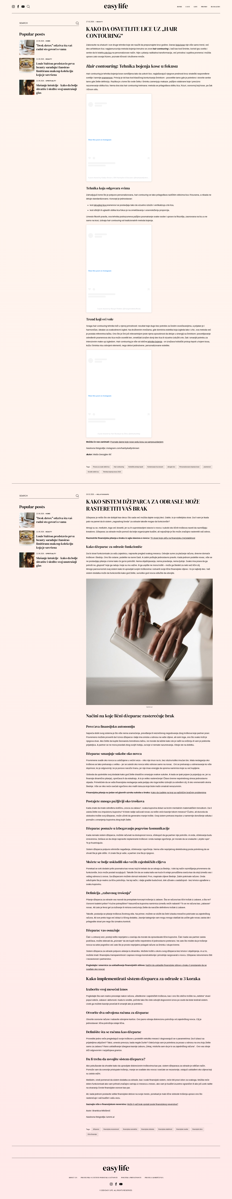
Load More (116, 1152)
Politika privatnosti (131, 1178)
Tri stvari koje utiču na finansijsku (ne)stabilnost (172, 538)
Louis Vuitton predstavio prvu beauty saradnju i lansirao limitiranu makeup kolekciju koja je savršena (55, 69)
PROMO (204, 7)
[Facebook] (18, 6)
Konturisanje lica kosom (155, 467)
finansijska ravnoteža (130, 1129)
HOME (48, 41)
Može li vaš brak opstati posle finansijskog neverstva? (152, 1104)
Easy (188, 7)
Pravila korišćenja (154, 1178)
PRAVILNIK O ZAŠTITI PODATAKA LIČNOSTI (99, 1178)
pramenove (107, 77)
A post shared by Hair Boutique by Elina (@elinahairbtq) (119, 434)
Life (196, 7)
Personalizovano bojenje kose (189, 467)
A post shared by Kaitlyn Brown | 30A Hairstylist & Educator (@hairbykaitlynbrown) (119, 178)
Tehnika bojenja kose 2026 (112, 472)
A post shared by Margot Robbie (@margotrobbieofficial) (119, 309)
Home (179, 7)
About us (73, 1178)
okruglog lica (100, 205)
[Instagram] (13, 6)
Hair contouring (119, 467)
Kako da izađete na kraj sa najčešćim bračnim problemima (178, 792)
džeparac (96, 1129)
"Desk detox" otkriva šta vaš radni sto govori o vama (54, 47)
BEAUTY (49, 59)
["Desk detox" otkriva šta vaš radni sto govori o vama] (26, 47)
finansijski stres (197, 1129)
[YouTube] (23, 6)
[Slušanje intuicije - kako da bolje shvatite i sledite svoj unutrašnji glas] (26, 87)
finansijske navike (182, 1129)
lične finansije (92, 1134)
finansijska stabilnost (165, 1129)
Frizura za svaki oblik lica (101, 467)
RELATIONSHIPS (103, 494)
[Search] (28, 6)
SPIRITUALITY (51, 81)
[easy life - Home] (116, 6)
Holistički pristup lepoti (135, 467)
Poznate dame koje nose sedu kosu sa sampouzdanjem (136, 442)
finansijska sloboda (147, 1129)
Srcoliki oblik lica (93, 472)
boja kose (180, 45)
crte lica (108, 52)
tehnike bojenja (154, 341)
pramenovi (207, 467)
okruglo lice (171, 467)
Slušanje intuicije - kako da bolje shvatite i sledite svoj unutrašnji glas (57, 89)
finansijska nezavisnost (111, 1129)
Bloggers (215, 7)
